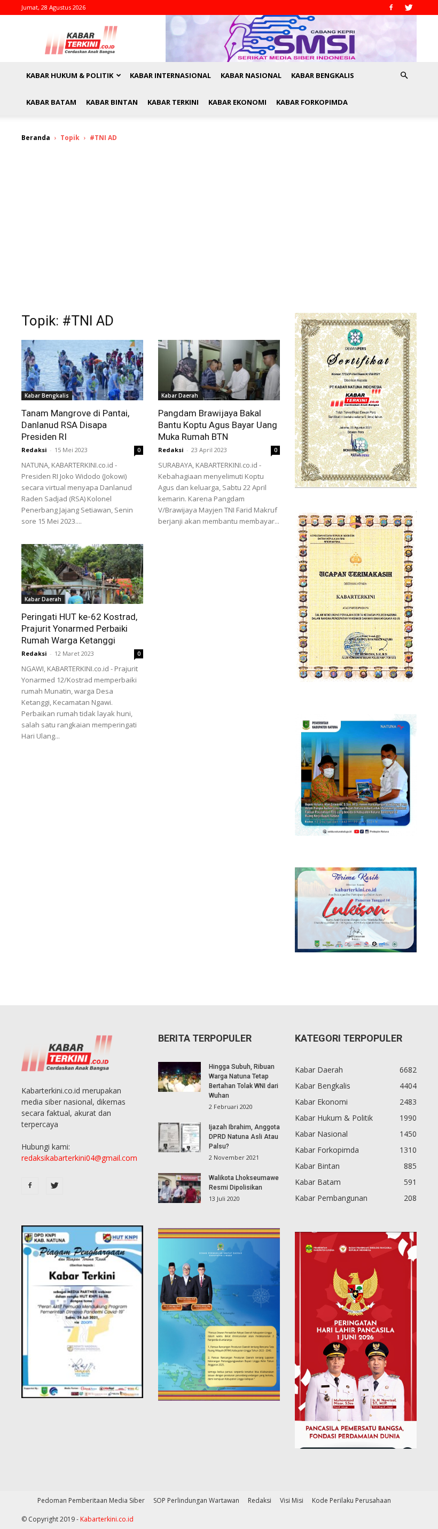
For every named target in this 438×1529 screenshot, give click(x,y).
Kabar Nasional (251, 75)
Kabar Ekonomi (237, 102)
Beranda (35, 137)
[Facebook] (391, 7)
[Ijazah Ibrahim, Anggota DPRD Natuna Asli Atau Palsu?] (179, 1137)
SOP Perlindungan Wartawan (196, 1500)
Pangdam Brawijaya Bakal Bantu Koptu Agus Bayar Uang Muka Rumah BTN (217, 425)
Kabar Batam (51, 102)
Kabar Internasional (170, 75)
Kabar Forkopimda (312, 102)
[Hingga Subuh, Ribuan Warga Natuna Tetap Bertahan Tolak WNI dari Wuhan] (179, 1077)
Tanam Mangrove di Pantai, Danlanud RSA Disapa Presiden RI (75, 425)
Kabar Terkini (173, 102)
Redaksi (34, 450)
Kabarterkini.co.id (107, 1519)
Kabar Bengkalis (322, 75)
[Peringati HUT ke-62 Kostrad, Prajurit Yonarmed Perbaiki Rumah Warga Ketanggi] (82, 574)
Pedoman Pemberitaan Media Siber (91, 1500)
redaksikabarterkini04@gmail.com (79, 1158)
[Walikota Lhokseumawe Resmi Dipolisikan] (179, 1188)
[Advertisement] (219, 232)
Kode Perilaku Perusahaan (351, 1500)
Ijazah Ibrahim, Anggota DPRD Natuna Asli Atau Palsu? (244, 1136)
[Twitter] (409, 7)
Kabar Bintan (112, 102)
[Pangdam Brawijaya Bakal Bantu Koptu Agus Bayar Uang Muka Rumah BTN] (219, 370)
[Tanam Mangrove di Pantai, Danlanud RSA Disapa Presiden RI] (82, 370)
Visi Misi (291, 1500)
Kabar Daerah (179, 395)
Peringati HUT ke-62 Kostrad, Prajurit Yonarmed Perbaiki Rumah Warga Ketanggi (79, 628)
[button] (404, 76)
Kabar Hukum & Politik (69, 75)
